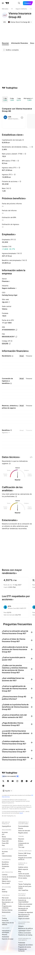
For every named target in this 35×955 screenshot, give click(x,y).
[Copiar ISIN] (16, 330)
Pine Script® (6, 883)
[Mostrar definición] (23, 140)
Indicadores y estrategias (6, 931)
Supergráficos (6, 826)
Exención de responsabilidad (23, 901)
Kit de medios (22, 878)
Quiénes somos (23, 867)
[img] (29, 22)
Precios (20, 828)
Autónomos (5, 937)
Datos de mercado (24, 830)
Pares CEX (5, 841)
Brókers (20, 841)
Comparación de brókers (23, 844)
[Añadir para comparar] (22, 117)
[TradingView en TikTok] (31, 781)
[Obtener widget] (31, 457)
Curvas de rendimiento (9, 877)
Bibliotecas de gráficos (25, 928)
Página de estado (23, 918)
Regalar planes (23, 833)
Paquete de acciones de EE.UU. (25, 858)
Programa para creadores (6, 907)
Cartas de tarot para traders (24, 887)
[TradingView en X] (3, 781)
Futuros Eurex (22, 855)
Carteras (4, 874)
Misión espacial (23, 869)
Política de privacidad (25, 904)
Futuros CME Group (24, 853)
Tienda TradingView (24, 884)
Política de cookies (24, 906)
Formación (5, 920)
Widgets (21, 926)
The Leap (21, 847)
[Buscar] (19, 3)
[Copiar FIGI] (16, 337)
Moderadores (6, 912)
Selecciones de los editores (8, 923)
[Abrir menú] (3, 3)
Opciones (5, 879)
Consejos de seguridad (25, 912)
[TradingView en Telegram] (26, 781)
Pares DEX (5, 843)
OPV (3, 868)
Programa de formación (22, 950)
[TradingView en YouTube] (12, 781)
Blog (19, 871)
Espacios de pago (7, 939)
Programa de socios (24, 947)
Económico (5, 862)
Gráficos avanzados (24, 933)
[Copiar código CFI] (10, 343)
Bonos (4, 837)
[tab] (21, 356)
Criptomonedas (7, 839)
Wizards (4, 934)
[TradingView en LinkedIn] (22, 781)
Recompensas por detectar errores (24, 915)
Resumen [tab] (5, 43)
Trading (4, 918)
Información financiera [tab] (19, 43)
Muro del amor (6, 900)
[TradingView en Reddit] (3, 785)
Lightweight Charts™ (24, 930)
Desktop (4, 891)
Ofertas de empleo (24, 876)
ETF (3, 834)
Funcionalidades (23, 826)
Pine (3, 845)
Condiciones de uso (24, 898)
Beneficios (5, 864)
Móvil (3, 889)
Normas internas (7, 910)
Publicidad (21, 942)
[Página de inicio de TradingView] (7, 3)
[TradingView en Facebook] (8, 781)
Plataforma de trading (25, 935)
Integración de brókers (25, 945)
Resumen (21, 839)
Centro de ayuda (23, 873)
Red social (5, 898)
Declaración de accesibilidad (23, 909)
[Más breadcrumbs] (12, 9)
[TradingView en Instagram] (17, 781)
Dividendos (5, 866)
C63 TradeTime (23, 890)
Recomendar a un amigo (7, 903)
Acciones (5, 832)
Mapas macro (6, 881)
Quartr (21, 813)
